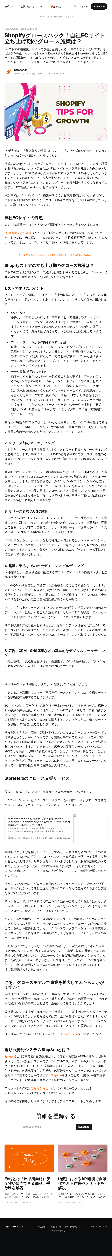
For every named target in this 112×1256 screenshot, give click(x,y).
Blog (47, 17)
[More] (41, 6)
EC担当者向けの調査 (18, 233)
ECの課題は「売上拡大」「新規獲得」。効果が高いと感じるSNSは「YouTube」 (58, 255)
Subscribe (99, 6)
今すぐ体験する (71, 1227)
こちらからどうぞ (42, 1088)
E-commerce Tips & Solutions (21, 28)
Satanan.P (20, 69)
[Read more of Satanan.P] (9, 72)
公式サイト (10, 6)
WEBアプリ (43, 1227)
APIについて (56, 1227)
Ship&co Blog (10, 1227)
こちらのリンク (67, 1034)
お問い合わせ (28, 6)
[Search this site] (74, 6)
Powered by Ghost (98, 1227)
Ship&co (10, 1056)
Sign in (84, 6)
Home (39, 17)
